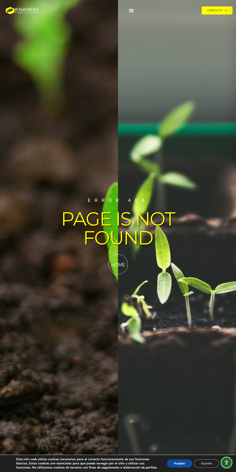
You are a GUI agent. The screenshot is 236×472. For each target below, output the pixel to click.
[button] (131, 10)
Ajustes (206, 463)
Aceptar (179, 463)
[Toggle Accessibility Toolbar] (227, 463)
